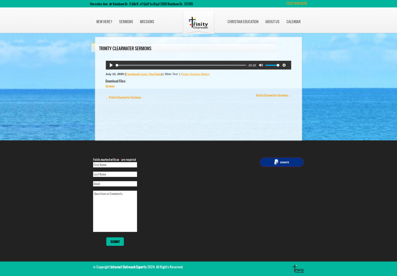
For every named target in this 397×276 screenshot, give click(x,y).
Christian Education (242, 21)
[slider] (181, 65)
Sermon (110, 86)
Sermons (126, 21)
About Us (272, 21)
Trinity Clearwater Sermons (123, 97)
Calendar (293, 21)
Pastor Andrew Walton (195, 74)
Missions (147, 21)
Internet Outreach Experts (128, 266)
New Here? (104, 21)
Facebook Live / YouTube (143, 74)
